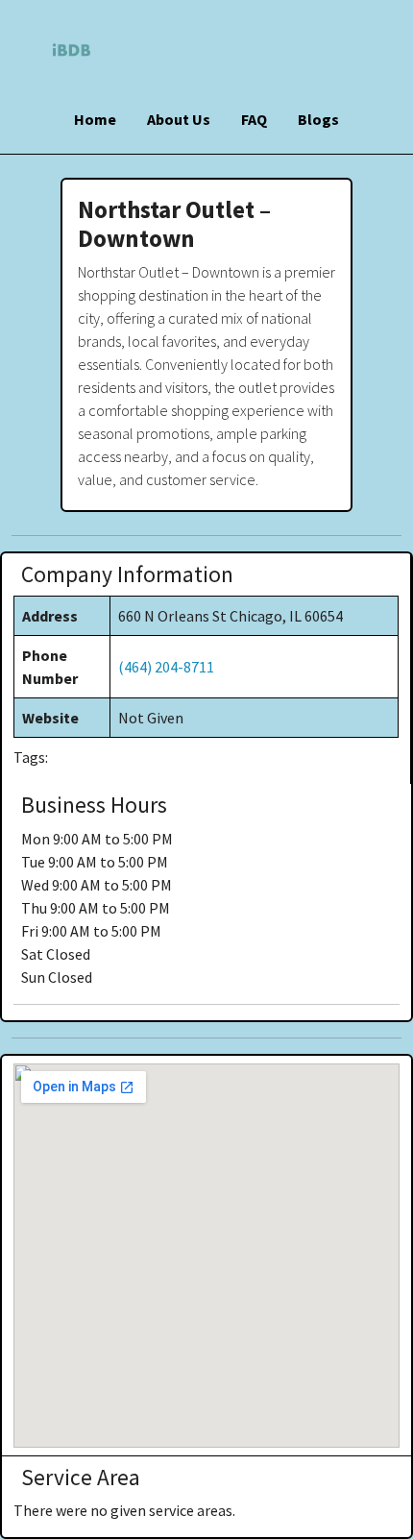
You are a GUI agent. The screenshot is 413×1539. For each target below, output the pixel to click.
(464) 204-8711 (166, 666)
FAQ (254, 119)
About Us (178, 119)
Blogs (318, 119)
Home (95, 119)
